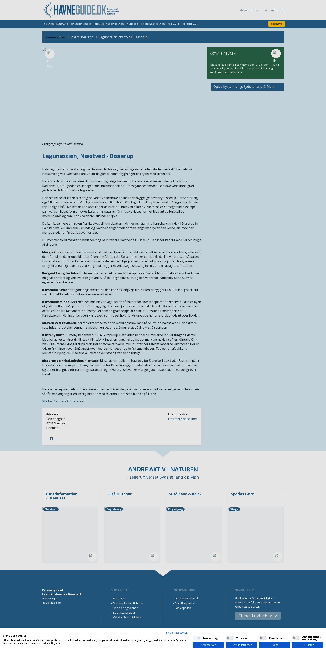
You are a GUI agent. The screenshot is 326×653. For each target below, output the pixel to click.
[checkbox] (197, 638)
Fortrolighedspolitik (176, 632)
